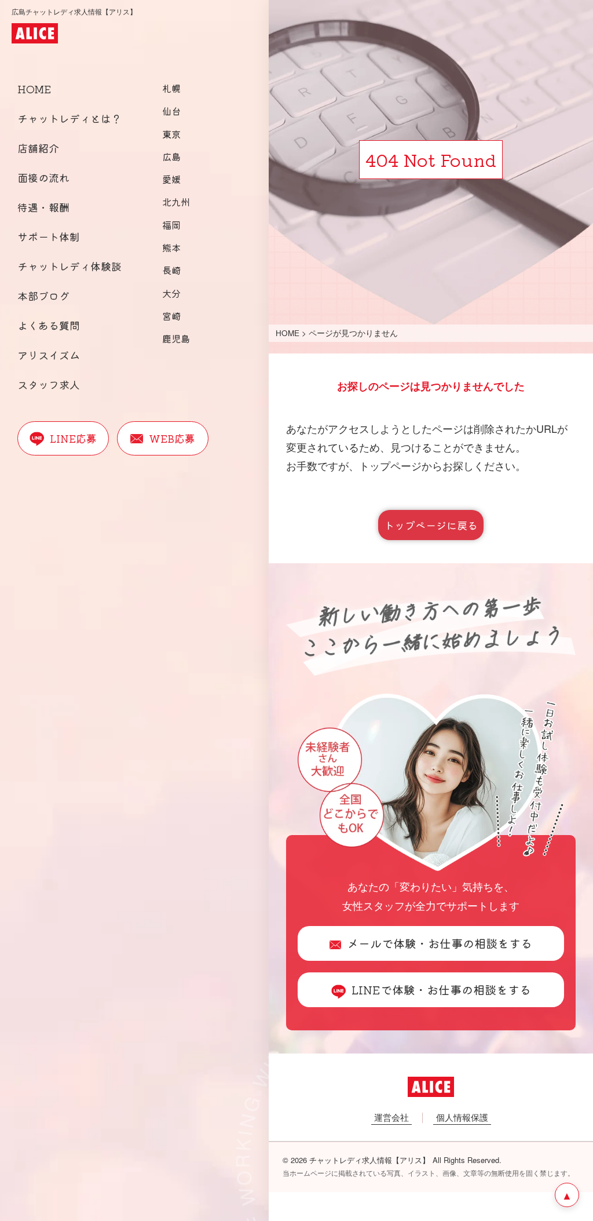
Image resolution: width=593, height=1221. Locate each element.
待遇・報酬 (43, 206)
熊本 (171, 247)
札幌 (171, 88)
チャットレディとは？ (69, 118)
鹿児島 (176, 338)
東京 (171, 134)
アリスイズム (48, 354)
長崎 (171, 270)
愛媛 (171, 179)
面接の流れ (43, 177)
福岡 (171, 225)
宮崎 (171, 316)
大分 (171, 293)
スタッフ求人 (48, 384)
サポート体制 (48, 236)
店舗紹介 (38, 147)
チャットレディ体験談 (69, 266)
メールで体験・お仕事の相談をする (439, 943)
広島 (171, 156)
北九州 (176, 202)
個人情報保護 (462, 1117)
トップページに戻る (431, 525)
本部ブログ (43, 295)
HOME (34, 88)
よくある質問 (48, 325)
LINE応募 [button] (73, 438)
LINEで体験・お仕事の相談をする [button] (441, 989)
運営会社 (391, 1117)
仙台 (171, 111)
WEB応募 (172, 438)
